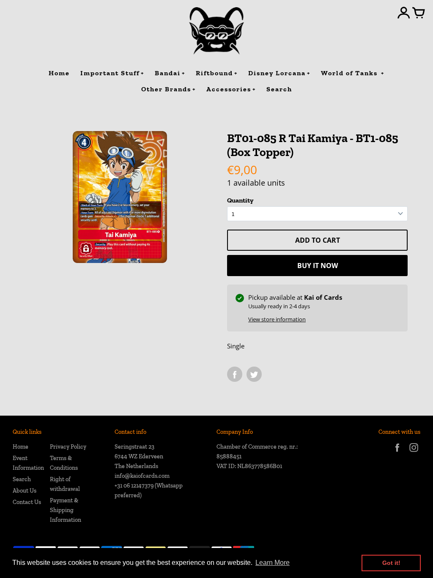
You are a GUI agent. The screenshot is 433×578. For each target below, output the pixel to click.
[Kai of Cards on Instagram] (413, 453)
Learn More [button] (272, 562)
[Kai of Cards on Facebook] (397, 453)
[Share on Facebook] (234, 374)
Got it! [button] (391, 562)
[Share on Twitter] (254, 374)
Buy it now (317, 265)
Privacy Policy (68, 446)
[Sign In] (403, 13)
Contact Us (27, 502)
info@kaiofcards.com (142, 475)
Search (22, 479)
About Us (24, 490)
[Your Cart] (418, 13)
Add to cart (317, 240)
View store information (277, 319)
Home (20, 446)
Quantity (240, 200)
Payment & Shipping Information (65, 510)
